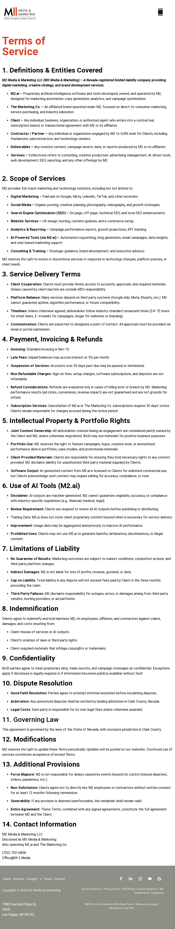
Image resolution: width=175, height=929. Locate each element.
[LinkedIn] (130, 878)
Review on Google (147, 904)
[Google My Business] (159, 878)
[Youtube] (150, 878)
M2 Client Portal (124, 904)
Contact (59, 879)
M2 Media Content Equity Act (140, 889)
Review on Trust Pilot (122, 908)
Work (6, 879)
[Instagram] (140, 878)
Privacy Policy (111, 889)
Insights (32, 879)
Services (18, 879)
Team (48, 879)
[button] (160, 11)
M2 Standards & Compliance (149, 891)
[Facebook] (121, 878)
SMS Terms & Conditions (99, 904)
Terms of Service (91, 889)
